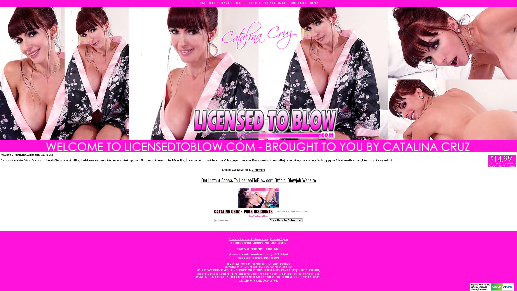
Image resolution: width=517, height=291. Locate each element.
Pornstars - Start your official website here (248, 239)
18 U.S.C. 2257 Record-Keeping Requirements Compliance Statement (258, 263)
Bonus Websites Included (275, 3)
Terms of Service (273, 248)
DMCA (273, 242)
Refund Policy (257, 248)
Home (202, 3)
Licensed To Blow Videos (220, 3)
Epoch (285, 254)
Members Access (299, 3)
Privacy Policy (243, 248)
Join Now (314, 3)
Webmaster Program (279, 239)
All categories (258, 170)
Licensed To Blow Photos (247, 3)
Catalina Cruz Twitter (241, 242)
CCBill (278, 254)
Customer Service (261, 242)
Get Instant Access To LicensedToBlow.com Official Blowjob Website (258, 180)
